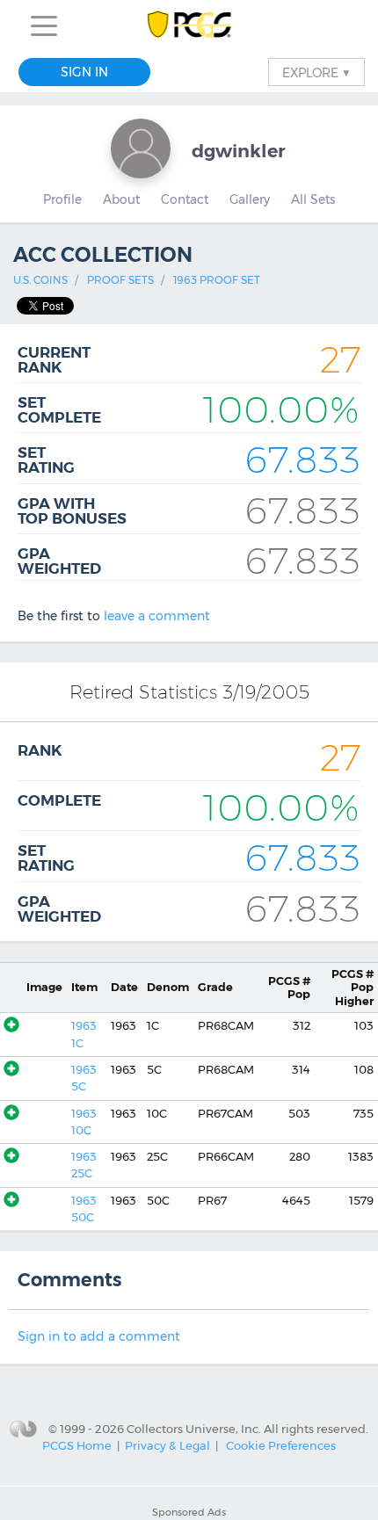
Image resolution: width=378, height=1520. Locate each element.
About (121, 199)
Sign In (84, 72)
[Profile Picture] (141, 148)
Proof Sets (120, 279)
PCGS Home (77, 1445)
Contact (184, 199)
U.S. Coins (40, 279)
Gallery (249, 199)
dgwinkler (239, 151)
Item (84, 987)
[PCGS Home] (189, 26)
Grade (215, 987)
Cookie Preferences (281, 1445)
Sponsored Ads (189, 1512)
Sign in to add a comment (99, 1336)
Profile (62, 199)
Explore (316, 72)
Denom (168, 987)
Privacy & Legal (167, 1445)
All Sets (313, 199)
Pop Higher (352, 987)
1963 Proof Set (216, 279)
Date (124, 987)
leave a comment (157, 616)
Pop (289, 987)
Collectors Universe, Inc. (194, 1428)
